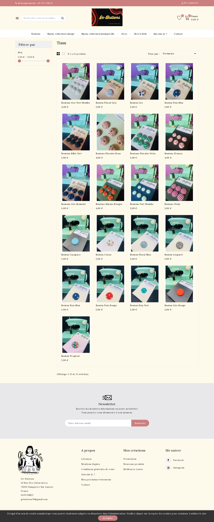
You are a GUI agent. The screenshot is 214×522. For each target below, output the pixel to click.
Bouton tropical (70, 356)
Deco (124, 33)
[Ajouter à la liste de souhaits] (82, 81)
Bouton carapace (71, 254)
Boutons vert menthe (142, 204)
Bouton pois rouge (106, 305)
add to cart (70, 81)
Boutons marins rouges (109, 204)
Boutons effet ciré (71, 153)
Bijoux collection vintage (61, 33)
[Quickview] (76, 81)
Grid (58, 53)
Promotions (129, 458)
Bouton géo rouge (174, 305)
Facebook (178, 460)
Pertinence (180, 53)
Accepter (108, 518)
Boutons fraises (173, 153)
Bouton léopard (173, 254)
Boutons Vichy (172, 204)
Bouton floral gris (106, 102)
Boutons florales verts (143, 153)
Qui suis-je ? (160, 33)
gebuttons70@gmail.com (34, 499)
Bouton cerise (104, 254)
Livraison (86, 458)
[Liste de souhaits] (179, 18)
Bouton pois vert (139, 305)
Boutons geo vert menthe (75, 102)
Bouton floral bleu (140, 254)
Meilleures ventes (133, 469)
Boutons (35, 33)
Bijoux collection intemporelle (98, 33)
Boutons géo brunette (73, 204)
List (63, 53)
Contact (178, 33)
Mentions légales (90, 464)
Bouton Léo (136, 102)
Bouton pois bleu (173, 102)
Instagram (178, 467)
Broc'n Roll (140, 33)
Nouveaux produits (133, 464)
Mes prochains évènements (96, 479)
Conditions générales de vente (98, 469)
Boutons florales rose (108, 153)
